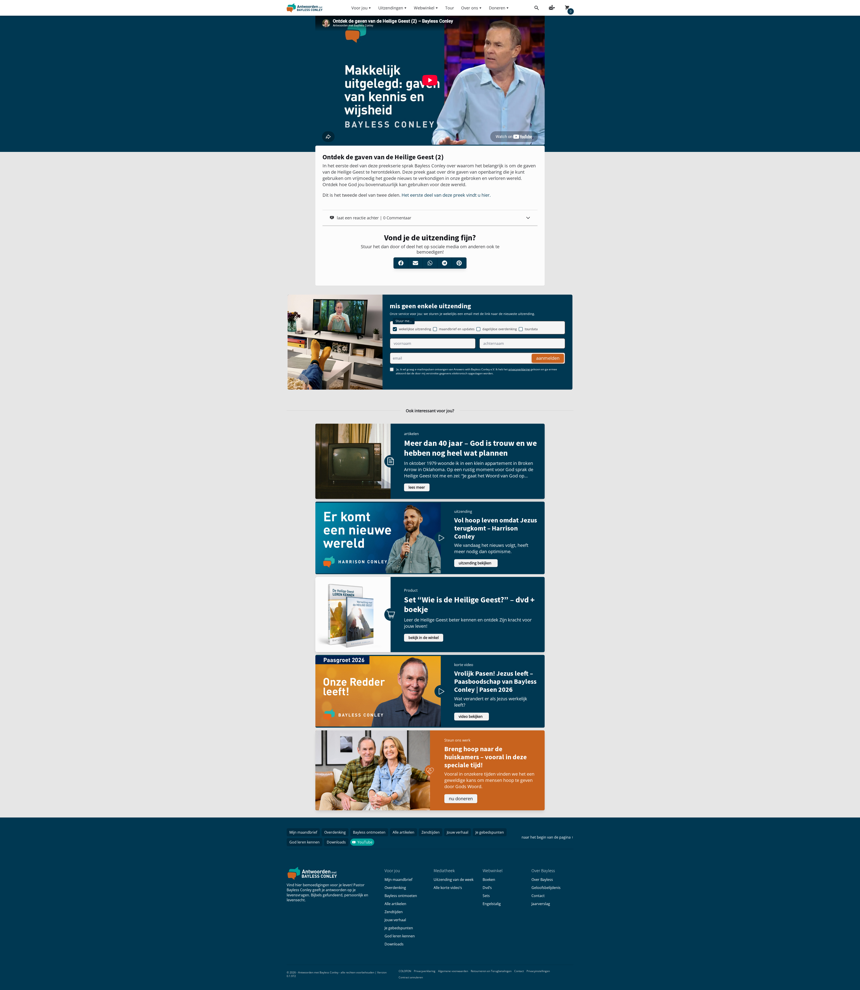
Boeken (489, 879)
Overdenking (335, 832)
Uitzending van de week (453, 879)
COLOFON (405, 971)
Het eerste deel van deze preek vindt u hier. (446, 195)
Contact (538, 895)
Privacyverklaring (424, 971)
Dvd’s (487, 887)
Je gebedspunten (489, 832)
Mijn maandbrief (303, 832)
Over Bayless (542, 879)
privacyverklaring (519, 369)
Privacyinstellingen (538, 971)
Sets (486, 895)
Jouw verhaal (457, 832)
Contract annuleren (411, 977)
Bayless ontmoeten (369, 832)
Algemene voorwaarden (453, 971)
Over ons (469, 8)
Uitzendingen (390, 8)
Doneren (497, 8)
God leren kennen (304, 842)
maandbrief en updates (457, 329)
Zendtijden (430, 832)
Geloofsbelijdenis (546, 887)
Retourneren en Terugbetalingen (491, 971)
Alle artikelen (403, 832)
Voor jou (359, 8)
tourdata (531, 329)
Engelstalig (492, 903)
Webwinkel (424, 8)
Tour (449, 8)
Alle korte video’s (448, 887)
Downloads (336, 842)
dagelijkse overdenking (499, 329)
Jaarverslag (540, 903)
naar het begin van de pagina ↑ (547, 837)
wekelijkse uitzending (415, 329)
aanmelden (547, 358)
